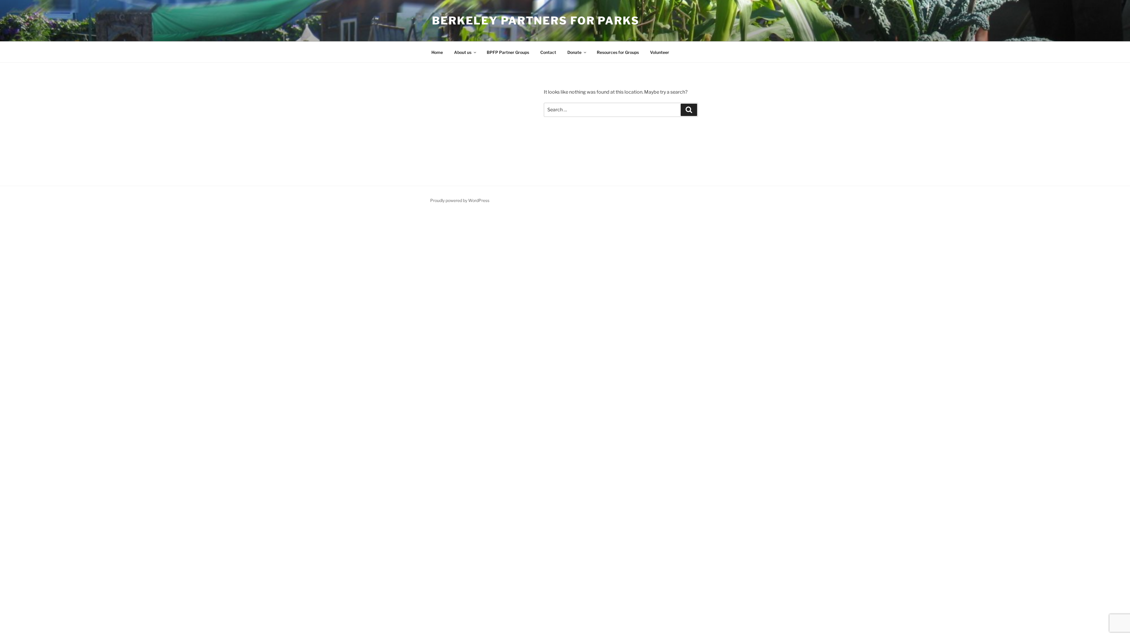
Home (437, 52)
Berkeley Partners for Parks (535, 20)
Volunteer (659, 52)
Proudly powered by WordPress (459, 200)
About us (462, 52)
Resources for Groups (618, 52)
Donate (574, 52)
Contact (548, 52)
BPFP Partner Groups (508, 52)
